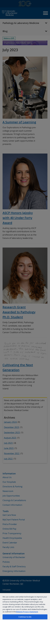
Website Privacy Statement (27, 612)
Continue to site (24, 617)
